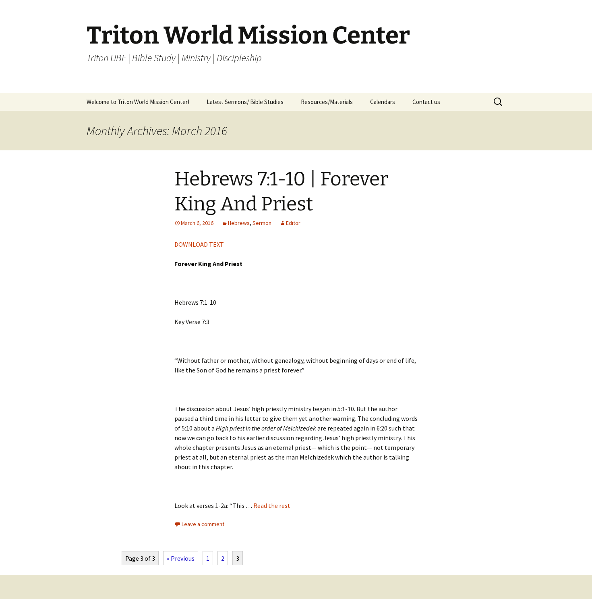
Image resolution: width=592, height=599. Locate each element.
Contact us (426, 102)
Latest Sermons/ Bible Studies (245, 102)
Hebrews (239, 223)
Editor (293, 223)
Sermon (262, 223)
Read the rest (271, 505)
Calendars (382, 102)
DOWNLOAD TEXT (199, 244)
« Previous (181, 558)
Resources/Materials (327, 102)
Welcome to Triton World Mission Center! (138, 102)
